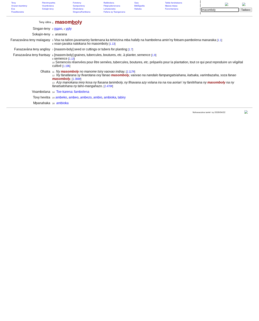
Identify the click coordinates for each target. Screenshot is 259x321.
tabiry (122, 97)
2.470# (108, 86)
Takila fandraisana (173, 3)
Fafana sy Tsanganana (114, 12)
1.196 (66, 66)
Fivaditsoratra (17, 12)
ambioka (110, 97)
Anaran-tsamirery (19, 6)
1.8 (154, 55)
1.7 (130, 49)
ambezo (86, 97)
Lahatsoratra (110, 9)
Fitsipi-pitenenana (112, 6)
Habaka (138, 9)
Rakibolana (109, 3)
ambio (97, 97)
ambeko (61, 97)
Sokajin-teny (48, 9)
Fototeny (77, 3)
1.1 (219, 40)
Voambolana (48, 6)
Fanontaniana (171, 9)
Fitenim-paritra (48, 3)
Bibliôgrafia (139, 6)
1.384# (77, 78)
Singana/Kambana (81, 12)
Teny (13, 3)
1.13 (112, 43)
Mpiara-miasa (171, 6)
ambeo (74, 97)
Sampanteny (79, 6)
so (58, 28)
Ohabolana (78, 9)
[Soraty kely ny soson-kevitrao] (246, 113)
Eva (13, 9)
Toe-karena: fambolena (72, 91)
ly (69, 28)
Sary (136, 3)
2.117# (130, 71)
